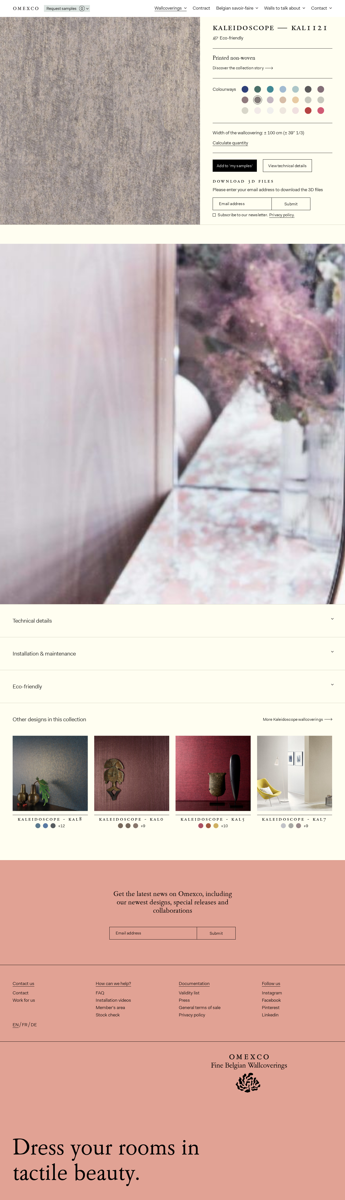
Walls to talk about (282, 8)
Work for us (24, 1000)
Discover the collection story (238, 68)
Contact (319, 8)
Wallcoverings (169, 8)
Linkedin (270, 1015)
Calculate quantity (230, 143)
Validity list (189, 993)
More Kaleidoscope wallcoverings (293, 719)
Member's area (110, 1008)
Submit (291, 204)
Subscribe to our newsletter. (242, 214)
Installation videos (113, 1000)
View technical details (287, 165)
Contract (201, 8)
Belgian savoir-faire (235, 8)
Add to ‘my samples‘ (235, 165)
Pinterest (271, 1008)
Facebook (271, 1000)
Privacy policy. (281, 214)
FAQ (100, 993)
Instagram (272, 993)
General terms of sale (199, 1008)
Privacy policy (192, 1015)
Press (184, 1000)
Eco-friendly (231, 38)
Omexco (25, 8)
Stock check (108, 1015)
